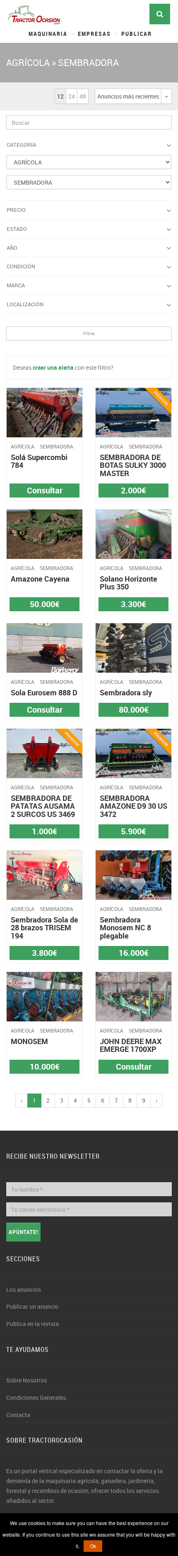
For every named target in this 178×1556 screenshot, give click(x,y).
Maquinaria (48, 34)
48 (82, 96)
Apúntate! (23, 1232)
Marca (16, 285)
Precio (16, 210)
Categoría (21, 144)
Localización (25, 304)
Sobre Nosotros (26, 1380)
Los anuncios (23, 1289)
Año (12, 247)
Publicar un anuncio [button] (32, 1306)
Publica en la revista (32, 1324)
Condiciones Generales (36, 1397)
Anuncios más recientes (128, 96)
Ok (93, 1545)
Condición (21, 266)
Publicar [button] (136, 34)
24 (71, 96)
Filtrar (89, 333)
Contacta (18, 1415)
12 (60, 96)
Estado (17, 228)
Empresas (94, 34)
